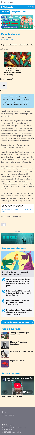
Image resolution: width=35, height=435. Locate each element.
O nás (4, 412)
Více (24, 12)
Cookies (13, 428)
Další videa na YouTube (11, 397)
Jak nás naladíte (8, 415)
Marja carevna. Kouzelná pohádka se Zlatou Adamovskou (17, 302)
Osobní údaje (22, 428)
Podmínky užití (7, 430)
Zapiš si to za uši (7, 39)
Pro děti (5, 12)
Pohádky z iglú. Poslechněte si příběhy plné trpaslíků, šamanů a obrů (19, 312)
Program (16, 12)
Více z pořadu (11, 328)
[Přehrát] (3, 85)
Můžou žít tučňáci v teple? (22, 351)
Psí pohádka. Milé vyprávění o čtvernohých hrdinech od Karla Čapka (19, 293)
